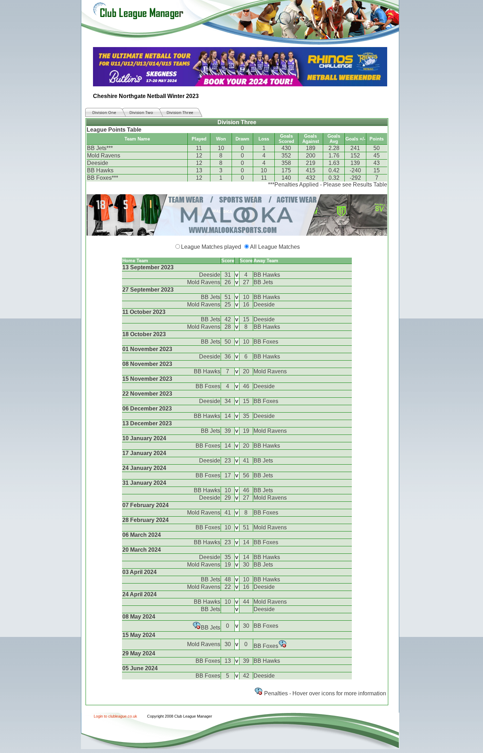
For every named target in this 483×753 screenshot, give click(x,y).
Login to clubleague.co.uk (115, 716)
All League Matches (275, 247)
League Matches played (211, 247)
